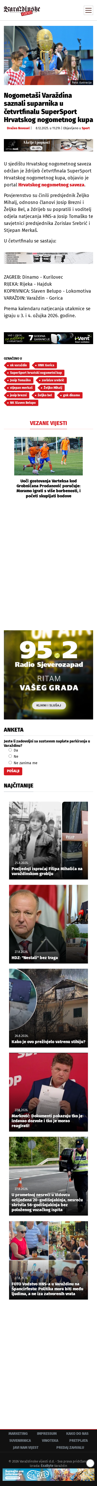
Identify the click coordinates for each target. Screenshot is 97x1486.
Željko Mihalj (53, 388)
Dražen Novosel (18, 128)
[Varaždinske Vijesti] (22, 8)
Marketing (18, 1433)
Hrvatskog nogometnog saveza (51, 185)
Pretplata (78, 1440)
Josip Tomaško (20, 380)
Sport (86, 128)
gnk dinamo (71, 395)
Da (15, 750)
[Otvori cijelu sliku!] (48, 55)
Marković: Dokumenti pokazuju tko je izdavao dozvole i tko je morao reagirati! (47, 1120)
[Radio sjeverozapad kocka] (48, 674)
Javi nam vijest (26, 1447)
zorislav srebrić (53, 380)
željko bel (45, 395)
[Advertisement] (48, 563)
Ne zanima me (25, 763)
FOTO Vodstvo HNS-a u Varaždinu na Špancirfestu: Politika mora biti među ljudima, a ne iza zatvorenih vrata (47, 1289)
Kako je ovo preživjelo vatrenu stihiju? (48, 1041)
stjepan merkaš (21, 388)
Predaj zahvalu (70, 1447)
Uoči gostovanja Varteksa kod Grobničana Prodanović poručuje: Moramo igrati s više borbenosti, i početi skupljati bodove (49, 488)
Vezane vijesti (48, 423)
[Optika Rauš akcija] (48, 145)
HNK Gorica (46, 365)
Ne (15, 756)
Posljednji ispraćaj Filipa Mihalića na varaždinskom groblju (47, 871)
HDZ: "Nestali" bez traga (35, 957)
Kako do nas (77, 1433)
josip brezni (18, 395)
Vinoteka (50, 1440)
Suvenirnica (20, 1440)
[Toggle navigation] (88, 10)
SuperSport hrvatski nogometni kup (36, 373)
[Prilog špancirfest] (48, 1474)
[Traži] (54, 10)
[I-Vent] (48, 338)
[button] (8, 467)
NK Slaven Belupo (23, 403)
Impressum (47, 1433)
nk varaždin (18, 365)
